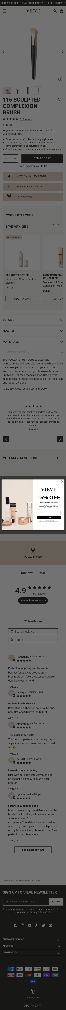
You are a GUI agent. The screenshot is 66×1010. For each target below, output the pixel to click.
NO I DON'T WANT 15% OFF (48, 521)
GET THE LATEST (49, 517)
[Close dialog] (62, 481)
